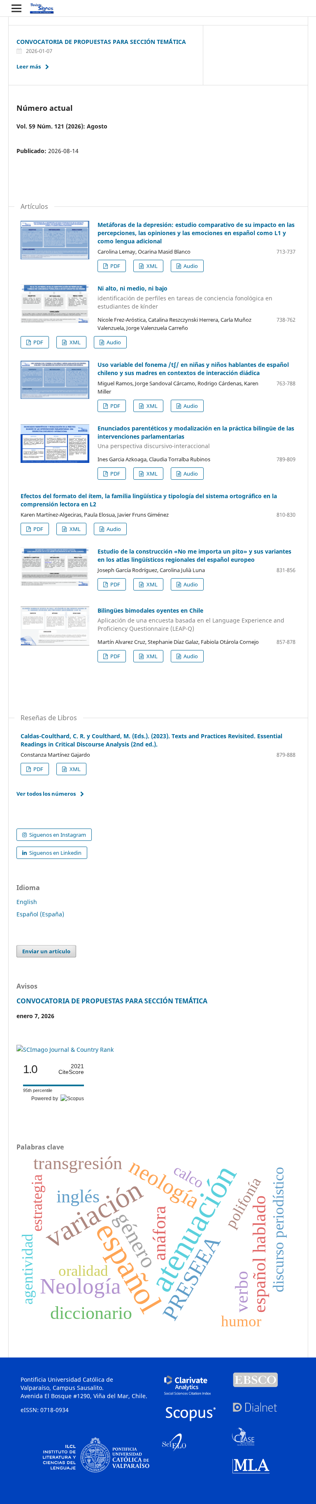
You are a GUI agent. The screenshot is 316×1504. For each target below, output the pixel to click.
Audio (190, 266)
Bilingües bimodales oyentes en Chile (191, 619)
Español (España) (40, 914)
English (26, 902)
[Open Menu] (16, 8)
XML (151, 266)
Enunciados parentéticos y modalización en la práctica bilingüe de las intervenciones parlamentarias (196, 437)
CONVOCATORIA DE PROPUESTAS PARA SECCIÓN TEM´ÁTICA (101, 42)
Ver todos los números (46, 793)
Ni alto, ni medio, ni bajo (185, 297)
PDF (114, 266)
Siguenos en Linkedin (54, 852)
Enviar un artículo (46, 951)
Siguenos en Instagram (57, 834)
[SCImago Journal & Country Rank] (65, 1049)
